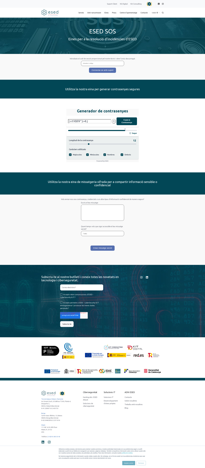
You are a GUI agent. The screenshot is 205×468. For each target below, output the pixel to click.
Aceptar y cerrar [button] (128, 463)
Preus (114, 13)
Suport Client (112, 4)
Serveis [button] (81, 13)
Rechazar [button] (141, 463)
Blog (126, 408)
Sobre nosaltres (131, 401)
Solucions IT (108, 397)
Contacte (144, 13)
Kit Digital (124, 4)
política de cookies (127, 453)
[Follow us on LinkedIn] (147, 277)
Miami (43, 425)
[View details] (159, 4)
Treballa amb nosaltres (134, 404)
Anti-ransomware (94, 13)
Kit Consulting (136, 4)
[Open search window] (163, 13)
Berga (43, 413)
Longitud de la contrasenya (81, 140)
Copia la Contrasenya (126, 121)
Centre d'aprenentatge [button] (128, 13)
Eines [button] (106, 13)
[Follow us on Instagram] (141, 277)
